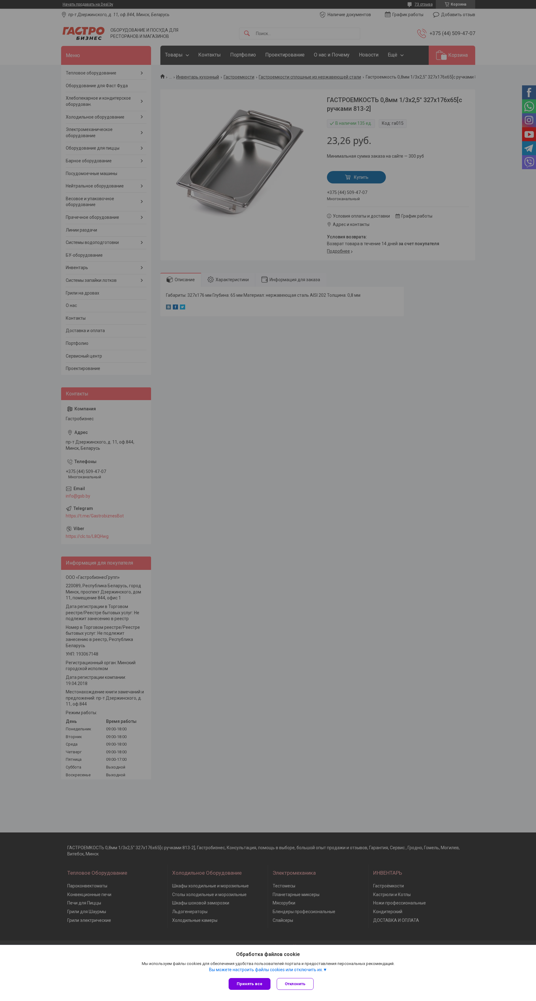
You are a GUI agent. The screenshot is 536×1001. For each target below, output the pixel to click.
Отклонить (295, 983)
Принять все (249, 983)
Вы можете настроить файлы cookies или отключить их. (266, 969)
